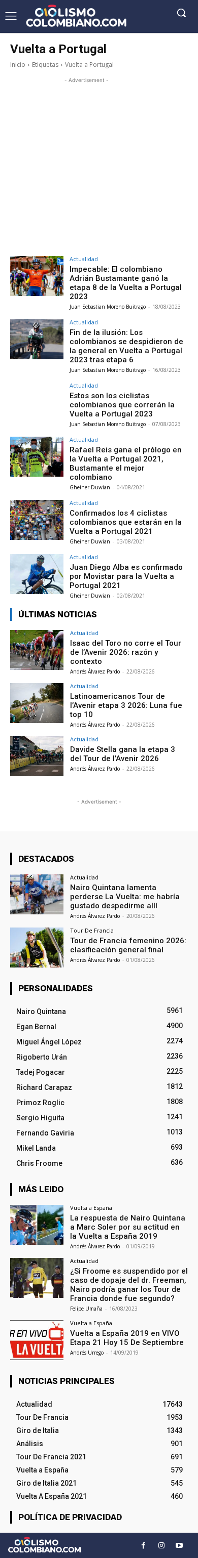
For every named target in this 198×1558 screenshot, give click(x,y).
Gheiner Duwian (90, 487)
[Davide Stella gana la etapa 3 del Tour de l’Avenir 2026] (36, 756)
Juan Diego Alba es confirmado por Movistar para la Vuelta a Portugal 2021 (126, 576)
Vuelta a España (91, 1207)
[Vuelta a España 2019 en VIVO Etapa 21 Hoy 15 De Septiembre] (36, 1340)
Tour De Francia (92, 930)
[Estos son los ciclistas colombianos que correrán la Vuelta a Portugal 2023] (36, 403)
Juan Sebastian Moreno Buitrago (108, 306)
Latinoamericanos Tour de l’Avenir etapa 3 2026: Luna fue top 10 (126, 705)
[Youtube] (179, 1545)
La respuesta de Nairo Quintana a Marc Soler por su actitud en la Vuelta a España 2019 (127, 1227)
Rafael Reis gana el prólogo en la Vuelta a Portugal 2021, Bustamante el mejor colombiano (126, 463)
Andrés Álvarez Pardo (95, 671)
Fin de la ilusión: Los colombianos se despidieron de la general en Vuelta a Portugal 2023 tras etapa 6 (126, 346)
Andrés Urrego (87, 1352)
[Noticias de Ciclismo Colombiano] (76, 15)
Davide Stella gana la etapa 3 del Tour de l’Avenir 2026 (122, 754)
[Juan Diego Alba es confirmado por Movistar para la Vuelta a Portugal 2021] (36, 574)
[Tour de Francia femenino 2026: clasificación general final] (36, 947)
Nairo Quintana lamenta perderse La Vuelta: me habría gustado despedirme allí (125, 896)
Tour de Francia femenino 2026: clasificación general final (128, 945)
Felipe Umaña (86, 1308)
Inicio (17, 64)
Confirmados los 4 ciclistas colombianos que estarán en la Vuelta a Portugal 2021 (126, 522)
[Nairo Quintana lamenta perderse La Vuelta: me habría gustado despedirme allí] (36, 894)
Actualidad (84, 259)
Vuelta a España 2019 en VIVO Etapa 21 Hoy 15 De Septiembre (127, 1338)
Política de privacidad (70, 1517)
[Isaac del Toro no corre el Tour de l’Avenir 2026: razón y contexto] (36, 650)
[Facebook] (143, 1545)
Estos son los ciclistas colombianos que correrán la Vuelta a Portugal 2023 (122, 404)
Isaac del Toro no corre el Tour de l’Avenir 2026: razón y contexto (125, 652)
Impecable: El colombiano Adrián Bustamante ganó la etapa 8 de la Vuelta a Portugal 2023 (126, 283)
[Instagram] (161, 1545)
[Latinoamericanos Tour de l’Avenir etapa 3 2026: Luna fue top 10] (36, 703)
